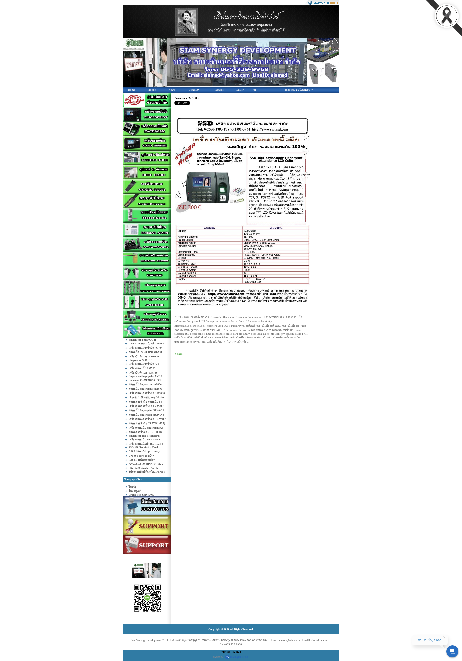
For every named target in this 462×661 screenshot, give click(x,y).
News (172, 89)
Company (194, 89)
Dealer (240, 89)
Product (152, 89)
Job (255, 89)
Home (131, 89)
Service (219, 89)
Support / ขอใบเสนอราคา (299, 89)
